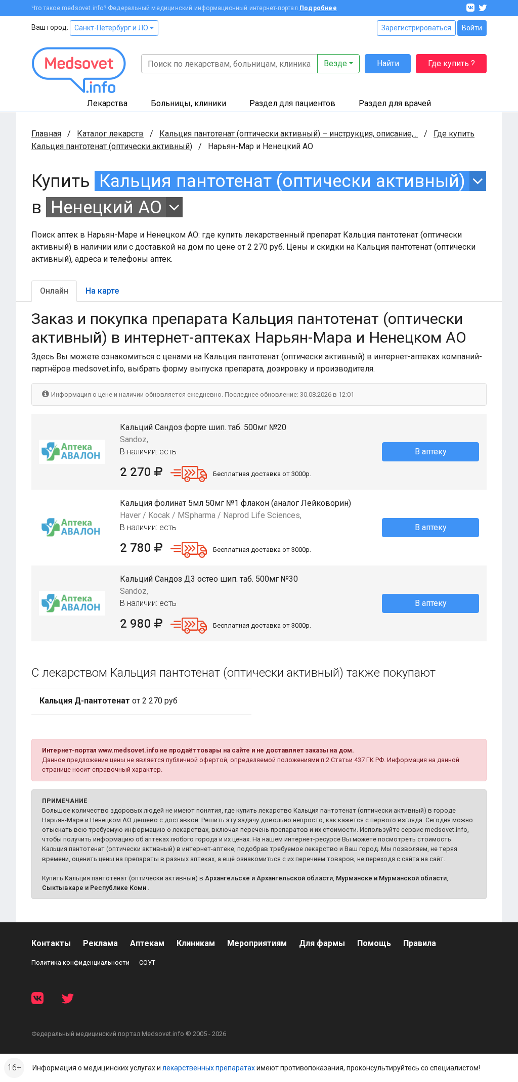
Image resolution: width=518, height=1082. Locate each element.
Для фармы (322, 943)
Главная (46, 133)
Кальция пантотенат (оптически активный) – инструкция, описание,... (288, 133)
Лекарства (107, 103)
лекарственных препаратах (208, 1068)
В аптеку (431, 451)
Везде (335, 63)
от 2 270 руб (108, 700)
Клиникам (196, 943)
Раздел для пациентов (292, 103)
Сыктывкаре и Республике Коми (94, 887)
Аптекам (147, 943)
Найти (388, 63)
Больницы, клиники (188, 103)
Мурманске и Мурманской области (391, 878)
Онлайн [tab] (54, 291)
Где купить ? (451, 63)
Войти (472, 28)
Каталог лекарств (110, 133)
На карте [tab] (102, 291)
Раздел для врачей (395, 103)
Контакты (51, 943)
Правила (419, 943)
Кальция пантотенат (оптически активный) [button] (282, 181)
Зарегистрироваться (416, 28)
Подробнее (318, 8)
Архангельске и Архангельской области (269, 878)
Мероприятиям (257, 943)
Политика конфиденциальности (80, 962)
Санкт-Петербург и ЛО (112, 28)
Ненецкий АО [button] (106, 207)
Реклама (100, 943)
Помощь (374, 943)
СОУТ (147, 962)
